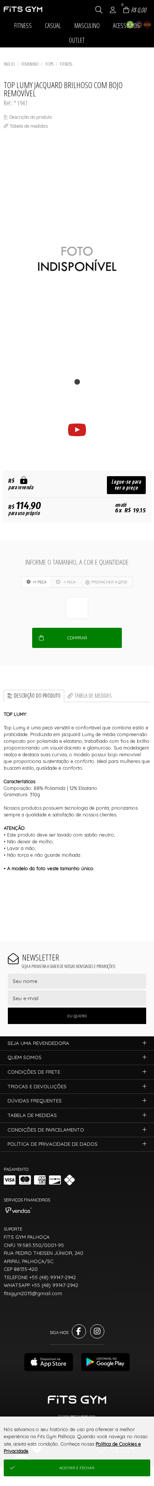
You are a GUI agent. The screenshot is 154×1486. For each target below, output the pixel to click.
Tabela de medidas (93, 695)
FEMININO (30, 64)
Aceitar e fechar (77, 1467)
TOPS (49, 64)
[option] (77, 259)
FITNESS (66, 64)
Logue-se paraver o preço (126, 485)
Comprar (77, 637)
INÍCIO (9, 64)
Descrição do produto (37, 695)
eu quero (77, 1016)
